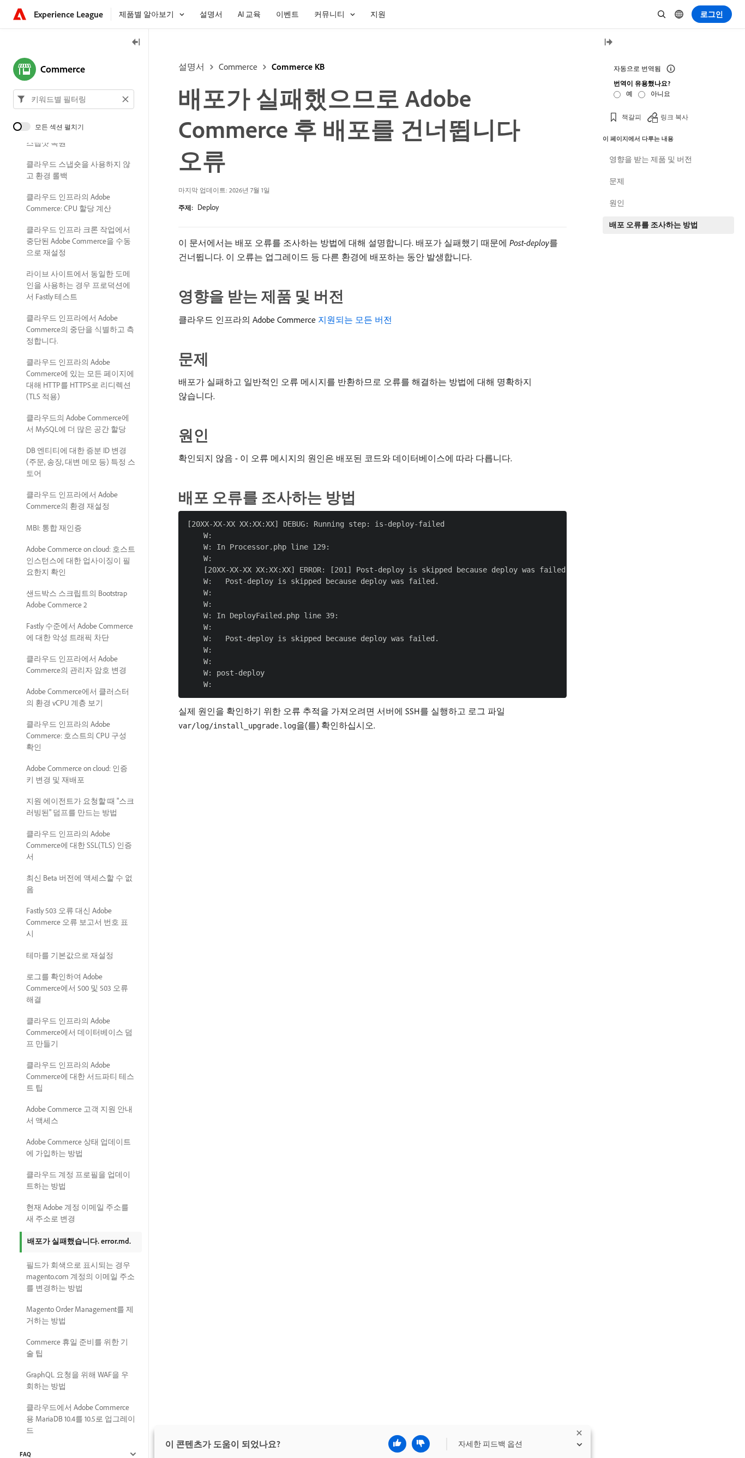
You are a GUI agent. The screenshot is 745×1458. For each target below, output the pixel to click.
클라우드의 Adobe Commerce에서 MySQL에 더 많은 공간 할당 (77, 423)
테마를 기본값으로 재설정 (69, 955)
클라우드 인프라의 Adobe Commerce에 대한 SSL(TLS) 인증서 (79, 845)
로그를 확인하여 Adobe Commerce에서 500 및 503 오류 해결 (77, 988)
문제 (616, 181)
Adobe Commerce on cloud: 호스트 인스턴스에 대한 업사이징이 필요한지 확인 (80, 560)
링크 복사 (674, 117)
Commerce (238, 66)
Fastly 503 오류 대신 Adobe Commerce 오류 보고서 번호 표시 (77, 922)
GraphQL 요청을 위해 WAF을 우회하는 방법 (77, 1380)
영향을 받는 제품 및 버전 (650, 159)
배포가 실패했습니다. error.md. (79, 1241)
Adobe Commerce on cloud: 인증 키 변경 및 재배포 (77, 774)
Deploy (208, 207)
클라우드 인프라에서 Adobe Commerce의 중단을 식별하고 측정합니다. (80, 329)
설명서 (191, 66)
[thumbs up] (397, 1444)
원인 (616, 203)
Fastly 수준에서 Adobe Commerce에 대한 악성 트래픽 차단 (79, 631)
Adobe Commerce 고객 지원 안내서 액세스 (79, 1114)
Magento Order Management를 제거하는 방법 (80, 1315)
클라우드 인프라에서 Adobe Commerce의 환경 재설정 (72, 500)
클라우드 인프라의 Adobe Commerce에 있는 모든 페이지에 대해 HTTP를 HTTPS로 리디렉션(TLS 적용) (80, 379)
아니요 (660, 93)
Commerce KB (298, 66)
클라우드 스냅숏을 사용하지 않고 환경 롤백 (78, 169)
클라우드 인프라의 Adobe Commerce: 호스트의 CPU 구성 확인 (76, 735)
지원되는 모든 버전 (355, 319)
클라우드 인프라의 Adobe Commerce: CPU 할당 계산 (68, 202)
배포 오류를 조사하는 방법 (653, 225)
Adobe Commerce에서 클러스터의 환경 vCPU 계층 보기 (77, 697)
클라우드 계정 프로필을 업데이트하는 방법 (78, 1180)
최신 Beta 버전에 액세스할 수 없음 (79, 883)
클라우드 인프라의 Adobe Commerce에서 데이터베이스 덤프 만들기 (79, 1032)
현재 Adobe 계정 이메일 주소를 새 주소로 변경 (77, 1213)
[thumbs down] (421, 1444)
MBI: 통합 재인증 (54, 528)
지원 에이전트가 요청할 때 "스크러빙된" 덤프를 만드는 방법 (80, 806)
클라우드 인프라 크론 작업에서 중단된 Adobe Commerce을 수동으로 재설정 (78, 241)
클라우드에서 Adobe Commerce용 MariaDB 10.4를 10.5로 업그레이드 (80, 1418)
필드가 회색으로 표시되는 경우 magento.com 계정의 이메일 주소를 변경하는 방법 (80, 1276)
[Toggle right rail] (608, 43)
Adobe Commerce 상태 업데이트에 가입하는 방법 (78, 1147)
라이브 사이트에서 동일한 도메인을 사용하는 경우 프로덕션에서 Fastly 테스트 (78, 285)
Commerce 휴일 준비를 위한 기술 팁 (77, 1347)
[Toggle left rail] (136, 43)
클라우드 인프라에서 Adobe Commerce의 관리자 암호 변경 (76, 664)
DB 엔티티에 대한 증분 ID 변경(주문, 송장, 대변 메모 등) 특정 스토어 (80, 461)
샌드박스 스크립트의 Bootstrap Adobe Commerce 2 (76, 599)
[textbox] (73, 99)
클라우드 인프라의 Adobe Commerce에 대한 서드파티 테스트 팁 (80, 1076)
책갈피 (631, 117)
